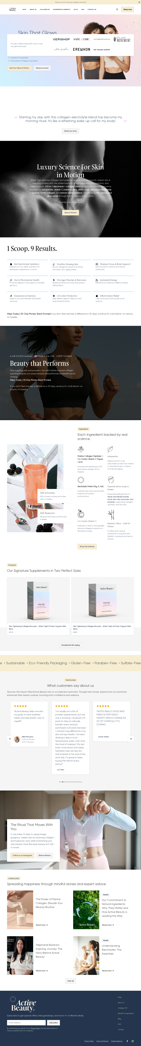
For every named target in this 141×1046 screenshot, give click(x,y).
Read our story (42, 68)
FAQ (82, 9)
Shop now (127, 9)
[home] (12, 9)
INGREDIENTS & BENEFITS (61, 9)
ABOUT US (33, 9)
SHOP (24, 9)
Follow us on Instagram (22, 855)
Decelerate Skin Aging (70, 645)
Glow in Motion (70, 213)
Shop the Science (87, 546)
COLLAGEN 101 (45, 9)
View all (70, 981)
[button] (10, 739)
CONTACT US (92, 9)
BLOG (76, 9)
